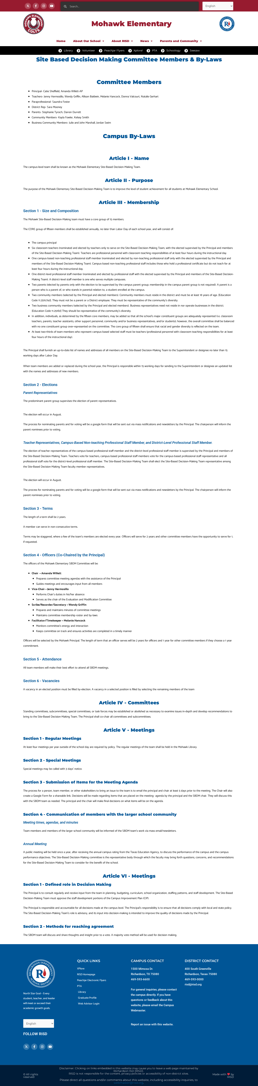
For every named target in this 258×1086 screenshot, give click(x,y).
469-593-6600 (140, 979)
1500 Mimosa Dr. (142, 969)
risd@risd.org (193, 984)
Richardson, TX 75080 (145, 974)
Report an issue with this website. (152, 1024)
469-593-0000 (194, 979)
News (144, 41)
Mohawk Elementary (131, 23)
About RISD (120, 41)
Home (61, 41)
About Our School (86, 41)
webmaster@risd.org (128, 1082)
